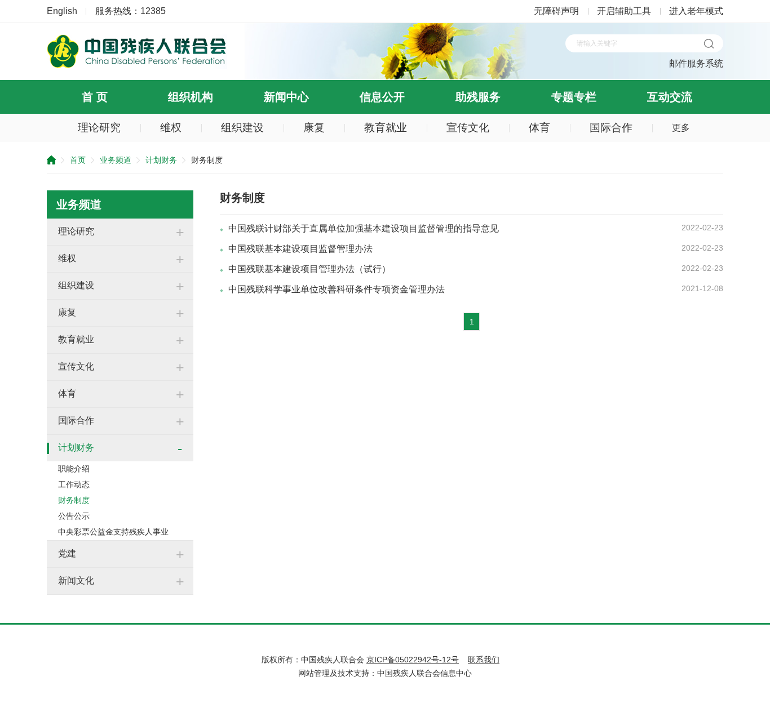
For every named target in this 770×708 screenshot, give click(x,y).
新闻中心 (286, 97)
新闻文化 (76, 580)
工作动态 (74, 484)
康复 (314, 127)
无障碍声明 (556, 11)
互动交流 (669, 97)
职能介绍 (74, 468)
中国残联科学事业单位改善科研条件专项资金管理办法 (336, 289)
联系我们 (483, 659)
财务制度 (74, 500)
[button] (709, 43)
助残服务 (478, 97)
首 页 (95, 97)
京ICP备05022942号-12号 (412, 659)
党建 (67, 553)
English (62, 11)
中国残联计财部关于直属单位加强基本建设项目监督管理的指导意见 (363, 228)
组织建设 (242, 127)
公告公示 (74, 515)
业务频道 (115, 159)
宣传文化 (467, 127)
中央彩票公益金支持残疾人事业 (113, 531)
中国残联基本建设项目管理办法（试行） (309, 269)
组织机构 (190, 97)
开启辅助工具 (624, 11)
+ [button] (180, 232)
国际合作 (611, 127)
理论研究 (99, 127)
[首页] (137, 65)
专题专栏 (573, 97)
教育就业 (385, 127)
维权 (171, 127)
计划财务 (161, 159)
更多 (681, 127)
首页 (78, 159)
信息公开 (382, 97)
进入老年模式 (696, 11)
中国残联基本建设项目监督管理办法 (300, 248)
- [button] (180, 448)
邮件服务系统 (696, 63)
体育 (539, 127)
